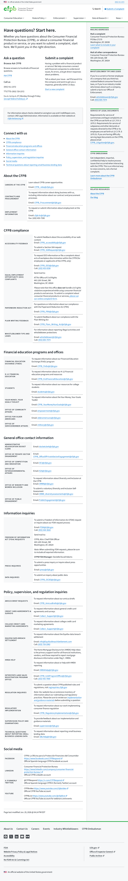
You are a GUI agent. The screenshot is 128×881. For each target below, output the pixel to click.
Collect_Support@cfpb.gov (51, 616)
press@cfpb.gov (47, 569)
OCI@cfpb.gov (45, 462)
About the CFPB (13, 138)
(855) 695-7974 (44, 339)
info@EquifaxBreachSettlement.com (56, 641)
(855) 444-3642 (44, 530)
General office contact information (21, 149)
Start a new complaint (54, 89)
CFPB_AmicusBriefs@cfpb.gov (53, 603)
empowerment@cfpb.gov (49, 410)
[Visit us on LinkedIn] (16, 836)
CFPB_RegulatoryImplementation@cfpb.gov (59, 713)
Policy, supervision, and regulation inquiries (25, 157)
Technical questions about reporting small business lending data (34, 164)
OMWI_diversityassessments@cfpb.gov (56, 494)
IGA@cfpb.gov (45, 470)
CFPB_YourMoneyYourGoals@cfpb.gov (54, 404)
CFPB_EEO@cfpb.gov (49, 265)
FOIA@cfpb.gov (46, 527)
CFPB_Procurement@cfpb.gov (47, 202)
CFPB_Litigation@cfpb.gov (102, 142)
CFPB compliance (13, 142)
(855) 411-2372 (119, 2)
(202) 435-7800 (44, 678)
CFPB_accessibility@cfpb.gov (53, 242)
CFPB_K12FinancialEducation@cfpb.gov (55, 379)
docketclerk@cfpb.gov (49, 446)
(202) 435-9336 (44, 268)
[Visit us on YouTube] (22, 836)
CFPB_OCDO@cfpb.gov (50, 579)
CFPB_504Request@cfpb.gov (52, 250)
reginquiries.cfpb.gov (58, 687)
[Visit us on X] (11, 836)
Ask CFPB (8, 75)
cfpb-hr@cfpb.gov (42, 215)
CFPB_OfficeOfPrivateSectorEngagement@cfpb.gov (56, 456)
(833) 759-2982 (44, 644)
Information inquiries (15, 153)
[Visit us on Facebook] (6, 836)
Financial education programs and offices (24, 146)
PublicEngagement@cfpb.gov (52, 500)
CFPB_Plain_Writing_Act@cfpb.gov (55, 324)
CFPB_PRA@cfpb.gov (49, 311)
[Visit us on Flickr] (28, 836)
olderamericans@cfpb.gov (49, 417)
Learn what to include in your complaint (103, 46)
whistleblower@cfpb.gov (51, 337)
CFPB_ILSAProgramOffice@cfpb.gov (56, 676)
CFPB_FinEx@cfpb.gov (47, 366)
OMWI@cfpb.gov (46, 483)
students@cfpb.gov (46, 391)
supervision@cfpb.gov (49, 725)
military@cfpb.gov (46, 424)
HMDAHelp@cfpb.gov (49, 670)
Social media (11, 161)
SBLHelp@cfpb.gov (48, 736)
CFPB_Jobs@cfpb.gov (44, 187)
